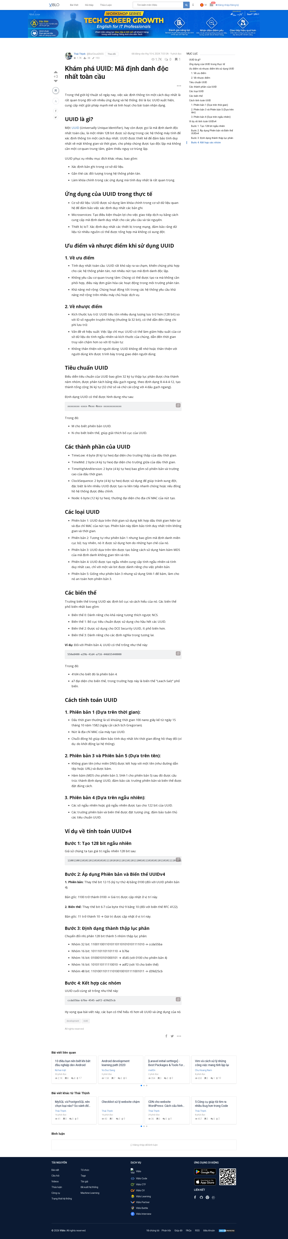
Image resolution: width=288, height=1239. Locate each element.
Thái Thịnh (80, 54)
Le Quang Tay (202, 1070)
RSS (197, 1230)
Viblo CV (140, 1190)
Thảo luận (57, 1187)
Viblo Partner (143, 1202)
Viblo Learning (143, 1196)
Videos (55, 1181)
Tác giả (84, 1181)
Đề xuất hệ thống (89, 1187)
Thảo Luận (106, 5)
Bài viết (55, 1170)
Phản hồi (166, 1230)
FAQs (189, 1230)
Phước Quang (155, 1070)
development (73, 1021)
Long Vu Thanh (63, 1070)
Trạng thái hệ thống (62, 1198)
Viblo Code (141, 1178)
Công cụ (56, 1193)
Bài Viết (74, 5)
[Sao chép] (178, 405)
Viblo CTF (141, 1184)
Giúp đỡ (178, 1230)
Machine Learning (90, 1193)
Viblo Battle (142, 1208)
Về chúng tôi (152, 1230)
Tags (83, 1175)
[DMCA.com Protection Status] (226, 1230)
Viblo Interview (143, 1214)
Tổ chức (85, 1170)
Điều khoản (209, 1230)
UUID (75, 128)
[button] (203, 5)
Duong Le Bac (109, 1070)
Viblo (138, 1171)
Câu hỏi (55, 1175)
